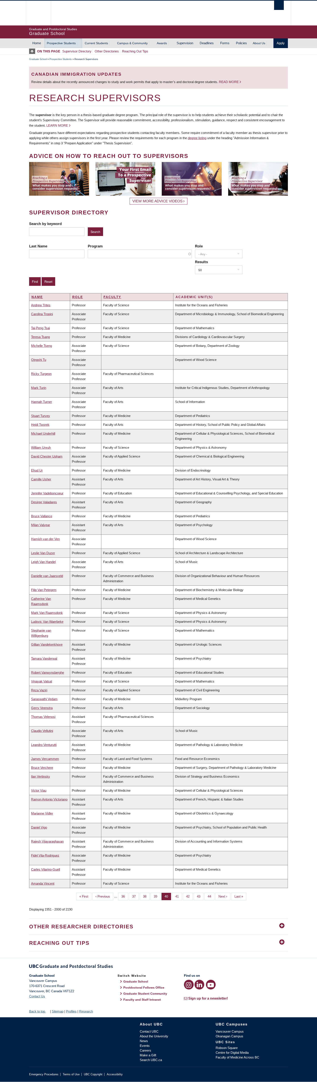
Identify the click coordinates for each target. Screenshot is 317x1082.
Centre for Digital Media (232, 1052)
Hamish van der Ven (45, 539)
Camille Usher (41, 479)
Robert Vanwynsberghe (47, 672)
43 (200, 896)
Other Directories (107, 51)
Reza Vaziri (39, 690)
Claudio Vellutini (42, 731)
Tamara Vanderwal (44, 658)
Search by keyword (45, 224)
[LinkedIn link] (199, 984)
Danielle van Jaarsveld (47, 576)
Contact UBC (149, 1031)
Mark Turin (38, 388)
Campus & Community (132, 43)
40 (168, 896)
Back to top (37, 1011)
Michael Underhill (43, 433)
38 (146, 896)
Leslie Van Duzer (43, 553)
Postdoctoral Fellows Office (143, 987)
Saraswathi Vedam (44, 699)
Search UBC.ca (151, 1060)
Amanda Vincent (42, 883)
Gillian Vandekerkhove (47, 644)
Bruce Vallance (41, 516)
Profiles (71, 1011)
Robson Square (227, 1048)
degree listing (197, 138)
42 (189, 896)
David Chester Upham (47, 456)
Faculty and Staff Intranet (142, 999)
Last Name (38, 246)
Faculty (112, 297)
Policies (241, 43)
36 (124, 896)
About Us (259, 43)
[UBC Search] (279, 5)
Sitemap (57, 1011)
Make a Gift (148, 1055)
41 (178, 896)
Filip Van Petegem (43, 590)
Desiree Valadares (44, 502)
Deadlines (207, 43)
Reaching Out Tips (135, 51)
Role (199, 246)
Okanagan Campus (229, 1036)
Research (86, 1011)
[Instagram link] (189, 984)
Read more (229, 82)
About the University (154, 1036)
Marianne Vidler (42, 813)
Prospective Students (61, 43)
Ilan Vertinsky (40, 776)
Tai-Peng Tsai (40, 328)
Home (36, 43)
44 (211, 896)
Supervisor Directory (76, 51)
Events (145, 1045)
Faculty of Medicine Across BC (237, 1057)
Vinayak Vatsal (41, 681)
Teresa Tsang (40, 337)
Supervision (185, 43)
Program (95, 246)
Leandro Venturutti (43, 745)
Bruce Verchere (42, 767)
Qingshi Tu (38, 360)
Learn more (57, 125)
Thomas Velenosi (43, 717)
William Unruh (41, 447)
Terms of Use (71, 1074)
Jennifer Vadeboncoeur (47, 493)
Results (201, 262)
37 (135, 896)
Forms (224, 43)
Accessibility (115, 1074)
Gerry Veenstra (42, 708)
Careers (145, 1050)
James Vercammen (45, 759)
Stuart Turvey (40, 416)
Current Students (96, 43)
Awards (162, 43)
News (144, 1041)
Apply (281, 43)
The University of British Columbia (38, 13)
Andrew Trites (40, 305)
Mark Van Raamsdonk (47, 613)
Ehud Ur (37, 470)
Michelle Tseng (41, 346)
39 (157, 896)
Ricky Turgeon (41, 374)
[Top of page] (33, 51)
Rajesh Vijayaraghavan (47, 841)
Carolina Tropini (42, 314)
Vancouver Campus (230, 1031)
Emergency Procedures (43, 1074)
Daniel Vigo (39, 827)
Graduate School (38, 59)
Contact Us (37, 996)
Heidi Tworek (40, 424)
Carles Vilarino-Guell (45, 869)
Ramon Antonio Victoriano (49, 799)
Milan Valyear (40, 525)
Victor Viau (38, 790)
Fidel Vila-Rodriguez (45, 855)
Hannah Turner (41, 402)
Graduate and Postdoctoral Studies (158, 967)
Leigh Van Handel (43, 562)
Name (37, 297)
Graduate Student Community (145, 993)
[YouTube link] (211, 984)
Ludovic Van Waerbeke (47, 621)
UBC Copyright (93, 1074)
